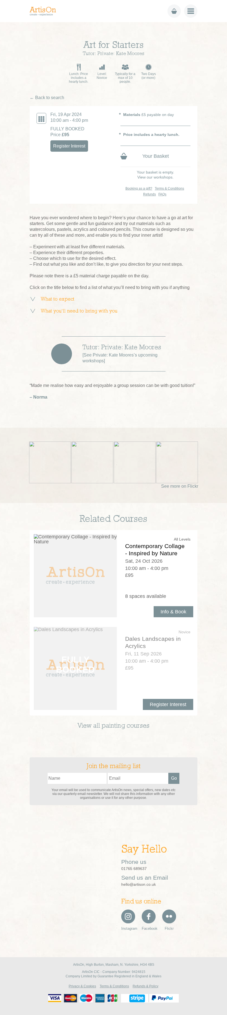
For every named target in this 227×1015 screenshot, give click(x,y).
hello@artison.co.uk (138, 884)
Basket (174, 11)
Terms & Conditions (169, 188)
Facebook (149, 928)
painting (113, 726)
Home (45, 11)
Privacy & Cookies (82, 986)
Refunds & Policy (145, 986)
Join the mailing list (114, 766)
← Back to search (47, 97)
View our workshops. (155, 177)
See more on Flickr (179, 486)
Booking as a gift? (138, 188)
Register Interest (69, 146)
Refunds (149, 194)
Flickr (169, 928)
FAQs (162, 194)
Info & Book (173, 611)
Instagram (128, 928)
